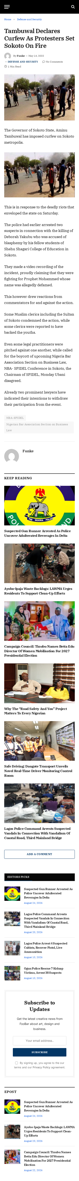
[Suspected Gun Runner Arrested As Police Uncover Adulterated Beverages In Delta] (39, 505)
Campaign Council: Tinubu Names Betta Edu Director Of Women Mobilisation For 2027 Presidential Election (39, 651)
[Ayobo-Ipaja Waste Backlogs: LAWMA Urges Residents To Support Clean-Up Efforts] (39, 563)
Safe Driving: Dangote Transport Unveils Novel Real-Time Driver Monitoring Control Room (38, 771)
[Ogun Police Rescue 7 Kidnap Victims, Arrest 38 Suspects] (12, 973)
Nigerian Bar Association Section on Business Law (37, 427)
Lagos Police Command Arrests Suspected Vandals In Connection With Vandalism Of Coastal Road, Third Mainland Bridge (37, 833)
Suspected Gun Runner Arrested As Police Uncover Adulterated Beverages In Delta (37, 533)
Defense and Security (23, 61)
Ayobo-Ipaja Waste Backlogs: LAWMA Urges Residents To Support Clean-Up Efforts (38, 590)
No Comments (54, 61)
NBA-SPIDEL (15, 418)
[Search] (72, 7)
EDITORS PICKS (18, 877)
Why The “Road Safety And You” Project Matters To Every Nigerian (35, 711)
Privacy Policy (41, 1067)
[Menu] (7, 7)
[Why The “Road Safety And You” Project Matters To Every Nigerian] (39, 683)
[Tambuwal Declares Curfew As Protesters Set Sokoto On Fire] (39, 97)
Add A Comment (39, 854)
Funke (21, 55)
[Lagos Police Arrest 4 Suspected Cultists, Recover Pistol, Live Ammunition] (12, 948)
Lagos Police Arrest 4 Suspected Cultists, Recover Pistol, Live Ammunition (45, 947)
